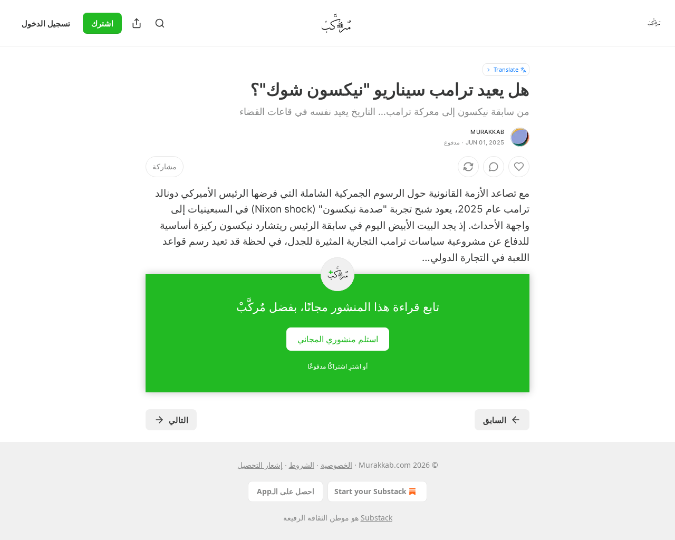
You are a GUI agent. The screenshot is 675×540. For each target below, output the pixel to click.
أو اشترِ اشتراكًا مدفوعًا (337, 366)
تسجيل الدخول (46, 23)
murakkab (487, 132)
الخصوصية (336, 465)
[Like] (518, 166)
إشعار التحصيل (260, 465)
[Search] (159, 23)
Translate (506, 69)
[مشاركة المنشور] (136, 23)
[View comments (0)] (493, 166)
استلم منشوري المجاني (337, 339)
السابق (494, 419)
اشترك (102, 23)
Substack (376, 518)
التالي (178, 419)
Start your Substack (370, 491)
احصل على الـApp (285, 491)
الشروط (301, 465)
